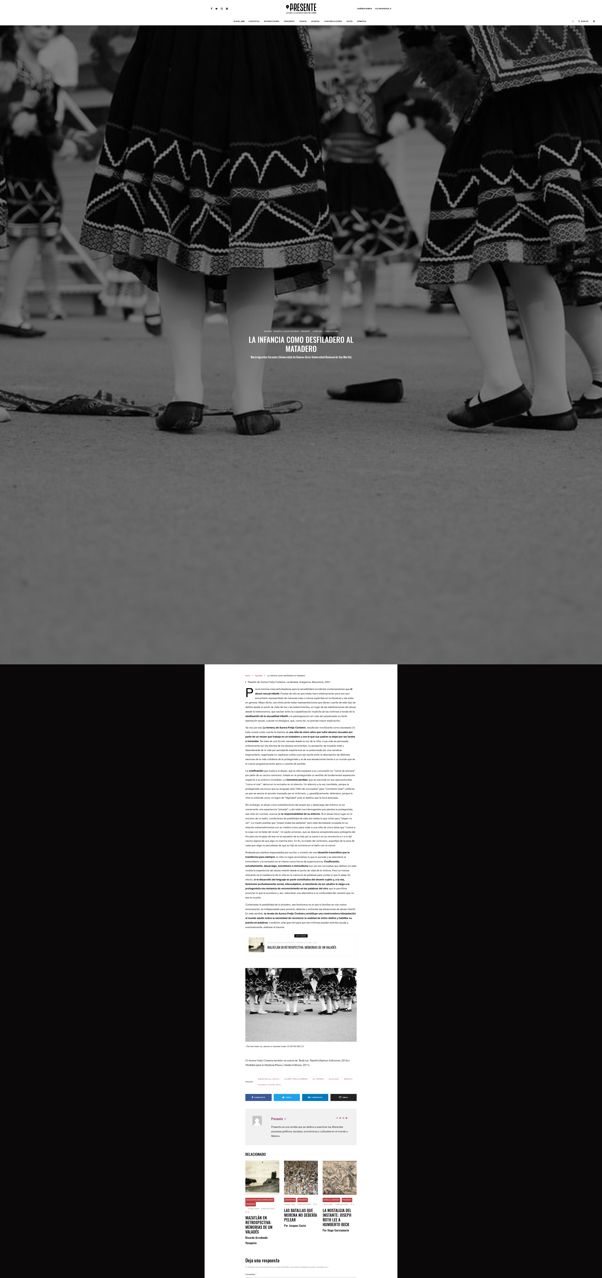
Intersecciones (271, 21)
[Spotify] (227, 9)
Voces (349, 21)
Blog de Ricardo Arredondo (281, 943)
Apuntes (315, 21)
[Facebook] (211, 9)
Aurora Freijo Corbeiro (296, 1079)
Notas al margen (331, 1200)
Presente (305, 331)
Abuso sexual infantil (269, 1079)
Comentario (250, 1274)
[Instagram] (221, 9)
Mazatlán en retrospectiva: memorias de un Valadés (301, 947)
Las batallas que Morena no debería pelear (300, 1215)
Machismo (334, 1079)
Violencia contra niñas (270, 1085)
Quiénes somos (364, 9)
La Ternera (319, 1079)
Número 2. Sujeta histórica (286, 331)
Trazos (302, 21)
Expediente (289, 21)
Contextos (253, 21)
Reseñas (348, 1079)
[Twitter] (216, 9)
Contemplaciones (333, 21)
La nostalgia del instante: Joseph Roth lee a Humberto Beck (337, 1217)
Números (361, 21)
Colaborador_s (383, 9)
